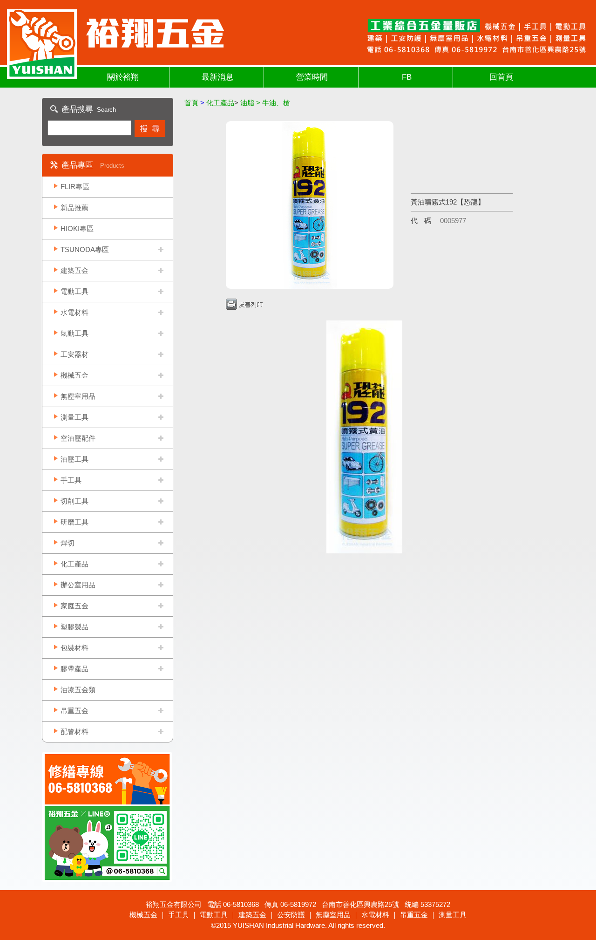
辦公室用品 (78, 585)
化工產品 (74, 564)
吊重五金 (74, 711)
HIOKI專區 (77, 228)
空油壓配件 (78, 438)
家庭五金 (74, 606)
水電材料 (74, 312)
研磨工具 (74, 522)
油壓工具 (74, 459)
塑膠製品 (74, 627)
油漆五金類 (78, 690)
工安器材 (74, 354)
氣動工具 (74, 333)
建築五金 (74, 270)
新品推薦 (74, 207)
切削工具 (74, 501)
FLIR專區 (75, 187)
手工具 (71, 480)
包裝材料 (74, 648)
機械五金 (74, 375)
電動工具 (74, 291)
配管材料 (74, 732)
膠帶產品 (74, 669)
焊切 (67, 543)
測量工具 (74, 417)
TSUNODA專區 (85, 249)
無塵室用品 (78, 396)
